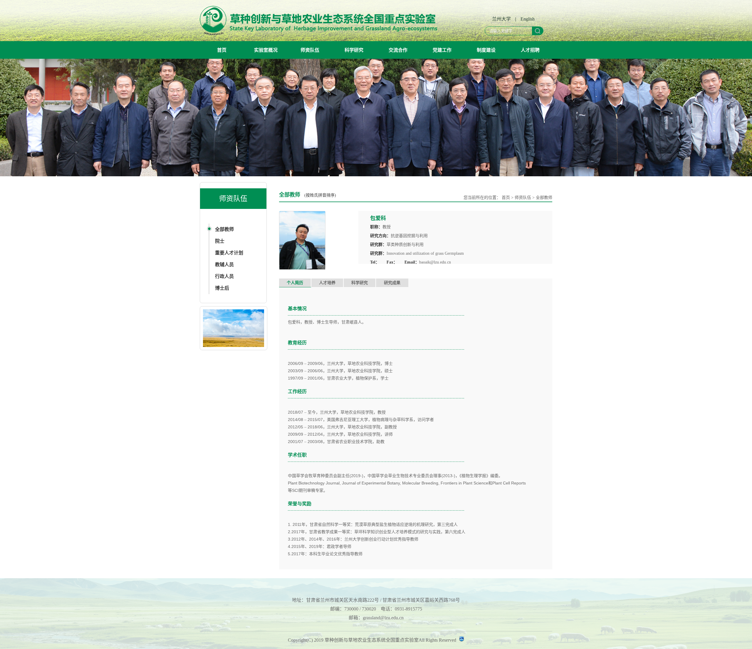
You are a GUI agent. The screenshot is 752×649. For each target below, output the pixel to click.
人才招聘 (530, 50)
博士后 (222, 288)
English (528, 18)
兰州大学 (501, 18)
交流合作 (398, 50)
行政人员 (224, 276)
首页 (221, 50)
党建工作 (442, 50)
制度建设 (486, 50)
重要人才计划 (229, 252)
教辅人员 (224, 264)
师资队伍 (310, 50)
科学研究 (354, 50)
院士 (219, 241)
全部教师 (224, 229)
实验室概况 (266, 50)
